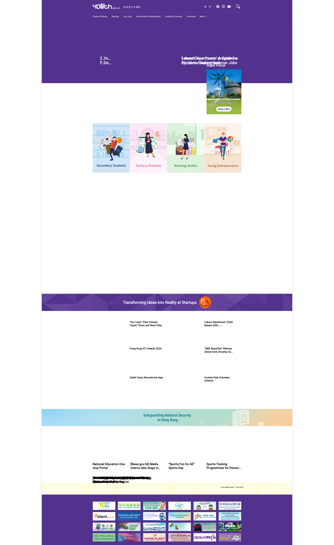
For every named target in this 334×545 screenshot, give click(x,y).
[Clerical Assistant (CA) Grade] (228, 275)
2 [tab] (189, 78)
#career (136, 132)
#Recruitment (149, 442)
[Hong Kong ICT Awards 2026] (110, 393)
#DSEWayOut (147, 132)
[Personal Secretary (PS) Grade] (228, 299)
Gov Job (127, 16)
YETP (123, 221)
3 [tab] (193, 78)
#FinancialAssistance (190, 57)
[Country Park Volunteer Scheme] (184, 427)
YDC (113, 221)
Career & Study (100, 16)
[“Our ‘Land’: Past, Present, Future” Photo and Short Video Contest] (110, 359)
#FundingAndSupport (213, 408)
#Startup (208, 375)
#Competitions (136, 372)
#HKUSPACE (176, 135)
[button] (217, 7)
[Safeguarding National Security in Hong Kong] (167, 457)
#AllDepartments (193, 261)
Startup (115, 16)
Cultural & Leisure (173, 16)
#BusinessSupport (220, 375)
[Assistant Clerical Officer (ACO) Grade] (228, 251)
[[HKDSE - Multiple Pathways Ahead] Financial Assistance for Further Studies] (135, 55)
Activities (191, 16)
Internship (101, 221)
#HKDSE (204, 57)
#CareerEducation (179, 132)
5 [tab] (203, 78)
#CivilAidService (136, 442)
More (202, 16)
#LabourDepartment (111, 305)
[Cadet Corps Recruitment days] (110, 427)
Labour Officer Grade (107, 294)
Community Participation (148, 16)
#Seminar (227, 408)
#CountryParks (221, 439)
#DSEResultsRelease (217, 57)
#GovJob (97, 305)
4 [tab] (198, 78)
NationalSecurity (150, 221)
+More (175, 237)
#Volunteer (208, 439)
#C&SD (191, 132)
